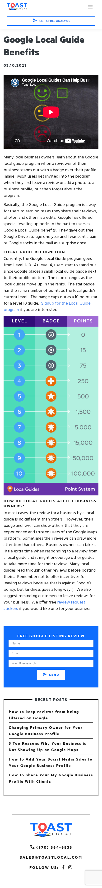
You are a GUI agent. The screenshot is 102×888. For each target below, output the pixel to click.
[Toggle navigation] (90, 6)
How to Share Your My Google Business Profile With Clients (51, 778)
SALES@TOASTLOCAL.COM (51, 857)
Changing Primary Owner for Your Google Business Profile (46, 730)
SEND (54, 675)
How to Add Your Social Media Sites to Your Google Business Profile (51, 762)
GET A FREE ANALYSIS (54, 21)
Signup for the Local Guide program (47, 306)
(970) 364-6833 (54, 847)
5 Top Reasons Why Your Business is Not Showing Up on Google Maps (47, 746)
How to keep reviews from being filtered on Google (44, 714)
